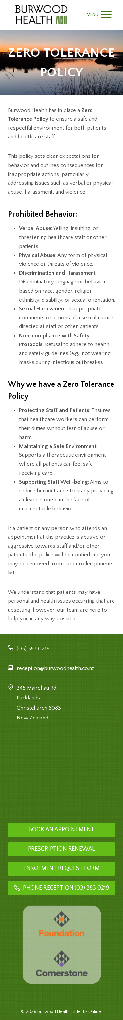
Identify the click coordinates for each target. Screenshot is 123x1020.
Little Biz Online (86, 1011)
